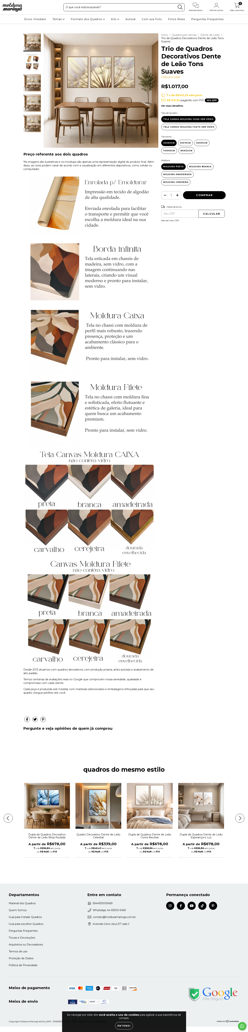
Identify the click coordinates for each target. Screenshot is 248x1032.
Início (164, 35)
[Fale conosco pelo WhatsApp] (242, 1026)
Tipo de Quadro (169, 113)
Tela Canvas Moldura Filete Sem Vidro (188, 127)
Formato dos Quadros (87, 19)
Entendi (124, 1025)
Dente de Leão (210, 35)
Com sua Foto (152, 19)
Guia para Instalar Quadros (25, 917)
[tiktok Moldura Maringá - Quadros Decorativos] (202, 906)
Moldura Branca (200, 166)
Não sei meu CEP (170, 220)
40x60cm (169, 143)
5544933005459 (103, 903)
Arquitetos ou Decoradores (26, 944)
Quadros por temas (184, 35)
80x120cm (186, 151)
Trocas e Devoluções (22, 937)
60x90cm (202, 143)
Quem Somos (18, 910)
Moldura (165, 160)
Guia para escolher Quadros (26, 924)
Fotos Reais (176, 19)
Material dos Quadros (22, 903)
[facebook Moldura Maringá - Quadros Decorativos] (181, 906)
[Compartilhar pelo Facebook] (27, 721)
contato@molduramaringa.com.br (114, 917)
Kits (114, 19)
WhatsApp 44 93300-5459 (109, 910)
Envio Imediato (35, 19)
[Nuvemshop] (228, 1021)
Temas (57, 19)
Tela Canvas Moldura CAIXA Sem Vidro (188, 119)
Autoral (130, 19)
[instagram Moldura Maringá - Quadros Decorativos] (170, 906)
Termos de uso (18, 951)
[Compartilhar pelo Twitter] (35, 721)
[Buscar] (180, 7)
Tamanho (166, 136)
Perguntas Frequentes (207, 19)
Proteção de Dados (21, 958)
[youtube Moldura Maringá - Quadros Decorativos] (192, 906)
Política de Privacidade (23, 965)
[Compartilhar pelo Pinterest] (43, 721)
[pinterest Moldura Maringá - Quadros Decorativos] (213, 906)
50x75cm (185, 143)
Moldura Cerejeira (175, 182)
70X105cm (169, 151)
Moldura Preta (173, 166)
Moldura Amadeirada (177, 174)
